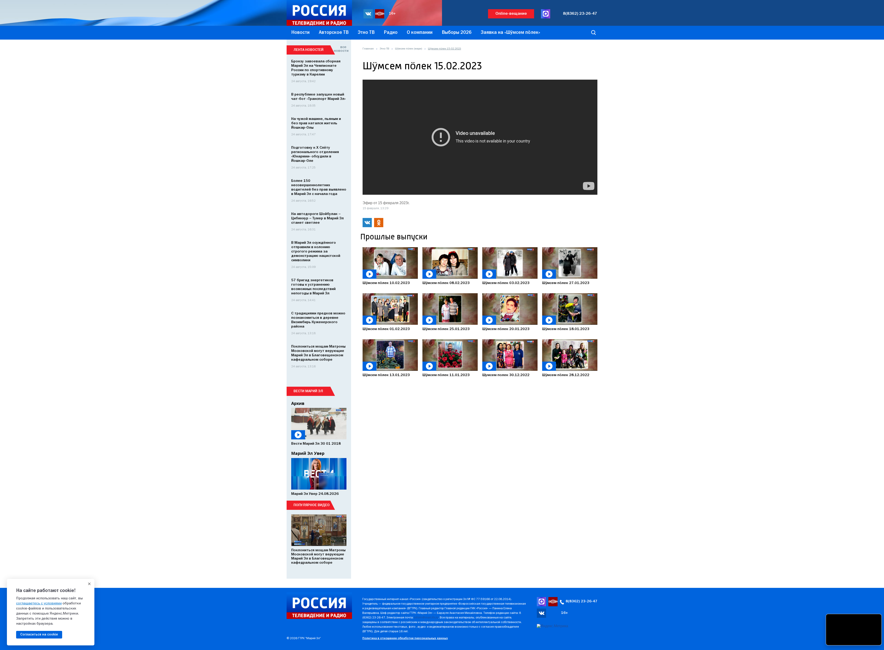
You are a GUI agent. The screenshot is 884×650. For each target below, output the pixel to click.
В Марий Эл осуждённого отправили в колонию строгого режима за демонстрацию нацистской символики (315, 251)
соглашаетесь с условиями (39, 603)
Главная (368, 49)
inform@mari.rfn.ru (426, 617)
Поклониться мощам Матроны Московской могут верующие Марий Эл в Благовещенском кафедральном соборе (318, 556)
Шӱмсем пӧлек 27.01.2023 (565, 283)
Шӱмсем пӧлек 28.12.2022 (565, 375)
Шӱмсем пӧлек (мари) (408, 49)
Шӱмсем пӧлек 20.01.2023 (505, 329)
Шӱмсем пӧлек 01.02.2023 (386, 329)
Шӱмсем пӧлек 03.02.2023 (505, 283)
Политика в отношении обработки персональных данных (405, 638)
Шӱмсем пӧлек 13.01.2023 (386, 375)
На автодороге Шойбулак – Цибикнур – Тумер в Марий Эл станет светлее (317, 218)
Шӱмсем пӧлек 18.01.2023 (565, 329)
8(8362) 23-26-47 (580, 13)
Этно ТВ (384, 49)
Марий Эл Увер (307, 453)
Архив (297, 403)
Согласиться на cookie (39, 634)
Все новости (340, 49)
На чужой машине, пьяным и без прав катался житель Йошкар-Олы (316, 123)
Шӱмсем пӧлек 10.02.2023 (386, 283)
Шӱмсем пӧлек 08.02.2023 (446, 283)
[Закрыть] (89, 584)
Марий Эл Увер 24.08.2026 (315, 494)
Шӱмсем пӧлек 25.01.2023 (446, 329)
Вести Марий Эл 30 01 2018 (316, 443)
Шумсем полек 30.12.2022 (505, 375)
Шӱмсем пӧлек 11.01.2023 (446, 375)
